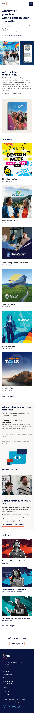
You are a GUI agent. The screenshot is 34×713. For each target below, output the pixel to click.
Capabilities (7, 674)
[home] (4, 4)
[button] (30, 4)
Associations (8, 683)
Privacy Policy (14, 702)
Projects (6, 671)
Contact (6, 694)
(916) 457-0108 (9, 666)
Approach (6, 678)
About (5, 687)
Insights (6, 691)
